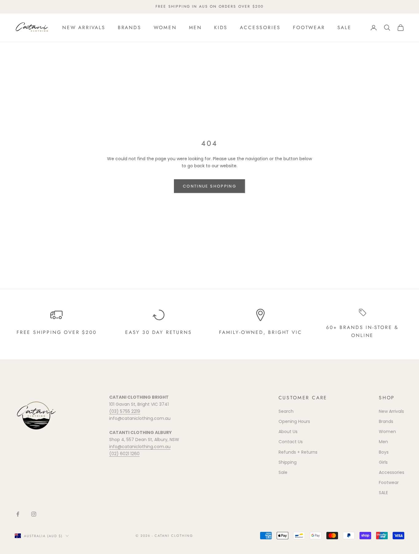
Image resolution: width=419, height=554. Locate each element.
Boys (384, 452)
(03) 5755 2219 (124, 411)
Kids (221, 27)
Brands (129, 27)
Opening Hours (294, 421)
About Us (288, 431)
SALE (344, 27)
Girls (383, 462)
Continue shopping (209, 186)
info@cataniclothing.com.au (140, 447)
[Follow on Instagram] (34, 514)
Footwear (309, 27)
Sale (283, 472)
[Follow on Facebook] (18, 514)
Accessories (260, 27)
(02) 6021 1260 (124, 454)
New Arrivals (84, 27)
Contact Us (291, 442)
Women (165, 27)
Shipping (288, 462)
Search (286, 411)
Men (195, 27)
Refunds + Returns (298, 452)
